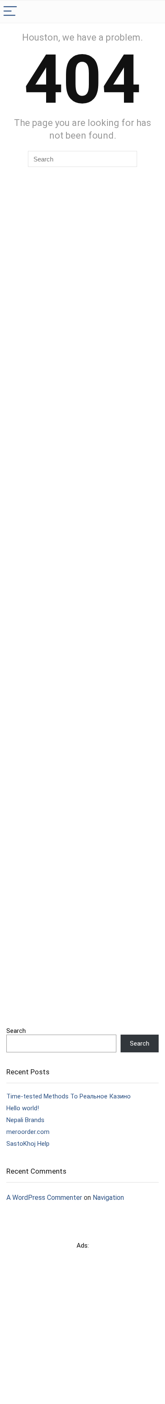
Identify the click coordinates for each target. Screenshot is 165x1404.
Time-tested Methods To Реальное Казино (68, 1096)
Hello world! (22, 1108)
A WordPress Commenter (44, 1198)
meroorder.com (28, 1132)
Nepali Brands (25, 1120)
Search (16, 1031)
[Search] (152, 11)
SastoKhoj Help (28, 1143)
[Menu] (10, 11)
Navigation (108, 1198)
